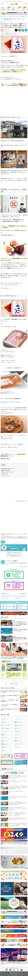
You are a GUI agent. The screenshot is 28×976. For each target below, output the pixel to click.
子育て (5, 737)
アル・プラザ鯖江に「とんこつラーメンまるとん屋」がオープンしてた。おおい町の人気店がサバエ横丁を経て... (20, 623)
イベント (8, 9)
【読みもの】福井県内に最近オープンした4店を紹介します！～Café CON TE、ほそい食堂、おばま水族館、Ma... (17, 777)
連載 (18, 747)
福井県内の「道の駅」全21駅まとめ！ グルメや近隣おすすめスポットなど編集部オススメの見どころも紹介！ (13, 675)
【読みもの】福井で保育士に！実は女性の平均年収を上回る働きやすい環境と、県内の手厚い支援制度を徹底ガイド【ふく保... (17, 787)
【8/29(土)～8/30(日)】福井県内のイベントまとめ (20, 630)
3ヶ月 (21, 772)
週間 (14, 772)
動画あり (5, 744)
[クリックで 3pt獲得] (14, 547)
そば (18, 718)
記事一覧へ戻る (14, 683)
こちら (20, 533)
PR (4, 750)
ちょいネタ (19, 744)
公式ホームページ (6, 475)
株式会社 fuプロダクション (15, 973)
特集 (5, 722)
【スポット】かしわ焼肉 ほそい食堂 (15, 791)
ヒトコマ (5, 747)
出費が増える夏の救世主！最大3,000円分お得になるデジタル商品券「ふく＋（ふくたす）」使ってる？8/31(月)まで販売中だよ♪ (14, 843)
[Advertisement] (14, 100)
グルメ (18, 9)
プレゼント (19, 741)
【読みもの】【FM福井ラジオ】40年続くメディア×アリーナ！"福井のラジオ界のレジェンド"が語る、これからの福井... (17, 814)
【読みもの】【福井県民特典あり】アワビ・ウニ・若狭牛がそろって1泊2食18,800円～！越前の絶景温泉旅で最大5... (17, 803)
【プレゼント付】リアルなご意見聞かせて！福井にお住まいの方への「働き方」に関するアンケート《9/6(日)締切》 (14, 658)
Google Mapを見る (22, 500)
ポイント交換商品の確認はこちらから (14, 555)
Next (25, 670)
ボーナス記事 (6, 725)
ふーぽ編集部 (6, 728)
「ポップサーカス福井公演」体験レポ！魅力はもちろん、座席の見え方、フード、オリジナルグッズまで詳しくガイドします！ (14, 963)
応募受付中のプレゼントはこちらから (14, 554)
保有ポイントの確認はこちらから (14, 552)
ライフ (5, 734)
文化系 (5, 731)
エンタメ (19, 731)
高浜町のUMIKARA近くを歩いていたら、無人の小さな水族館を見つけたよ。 (20, 638)
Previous (3, 670)
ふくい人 (5, 741)
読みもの (23, 9)
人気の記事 (13, 9)
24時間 (7, 772)
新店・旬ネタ (20, 725)
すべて (5, 719)
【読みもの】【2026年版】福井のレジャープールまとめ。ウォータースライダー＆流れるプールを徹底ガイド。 (17, 808)
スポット (3, 9)
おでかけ (19, 734)
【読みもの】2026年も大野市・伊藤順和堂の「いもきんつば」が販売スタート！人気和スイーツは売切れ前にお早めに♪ (17, 824)
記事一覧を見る (24, 566)
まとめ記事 (19, 722)
